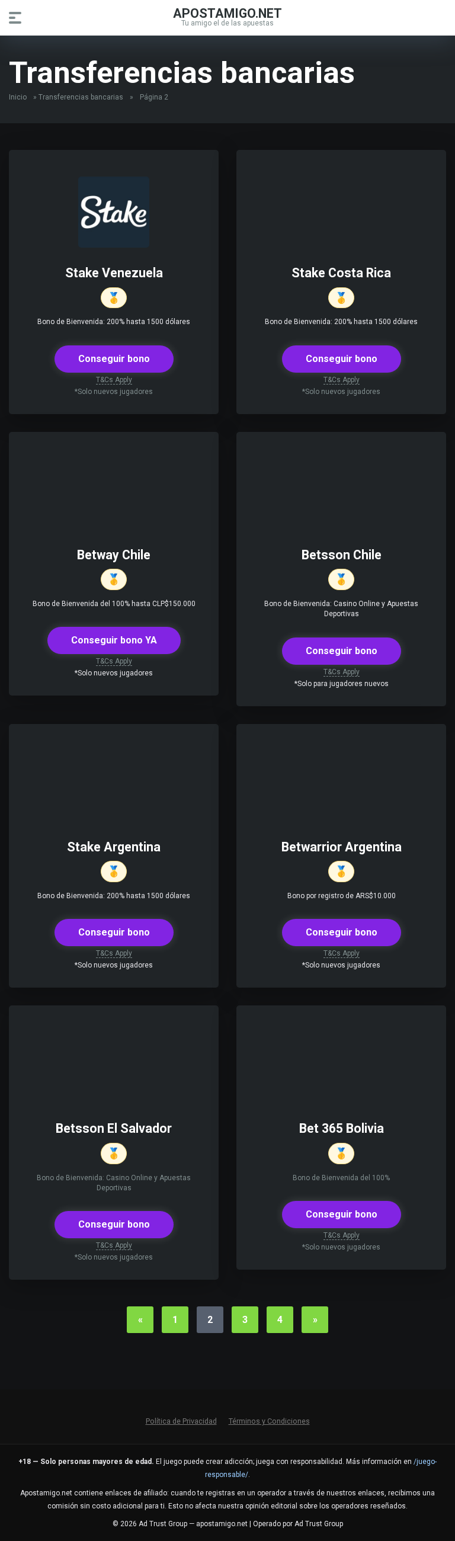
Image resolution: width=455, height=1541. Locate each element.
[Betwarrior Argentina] (341, 818)
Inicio (18, 97)
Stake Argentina (114, 847)
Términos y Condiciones (269, 1421)
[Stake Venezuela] (113, 244)
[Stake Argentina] (113, 818)
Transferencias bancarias (81, 97)
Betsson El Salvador (114, 1128)
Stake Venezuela (114, 272)
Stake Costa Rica (341, 272)
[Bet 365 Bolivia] (341, 1100)
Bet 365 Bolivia (341, 1128)
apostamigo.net (227, 13)
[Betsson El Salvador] (113, 1100)
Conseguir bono (114, 358)
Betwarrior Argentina (341, 847)
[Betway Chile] (113, 526)
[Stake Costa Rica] (341, 244)
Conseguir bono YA (114, 640)
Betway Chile (113, 554)
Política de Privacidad (181, 1421)
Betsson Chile (342, 554)
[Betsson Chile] (341, 526)
